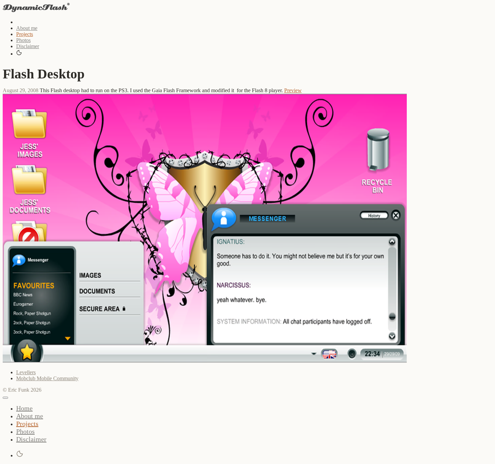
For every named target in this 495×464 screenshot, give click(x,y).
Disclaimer (27, 46)
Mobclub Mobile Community (47, 378)
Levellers (26, 372)
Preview (293, 90)
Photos (23, 40)
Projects (24, 34)
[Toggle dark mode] (19, 53)
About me (26, 28)
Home (24, 408)
